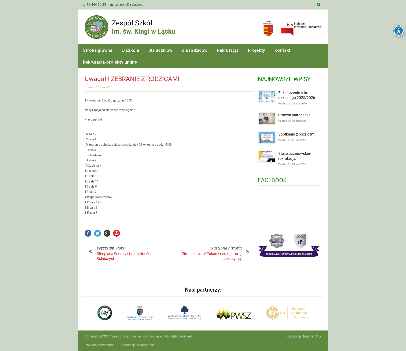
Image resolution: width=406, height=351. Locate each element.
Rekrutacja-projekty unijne (110, 62)
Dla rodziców (194, 50)
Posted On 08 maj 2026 (292, 120)
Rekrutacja (228, 50)
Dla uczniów (160, 50)
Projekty (256, 50)
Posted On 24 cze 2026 (292, 103)
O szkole (130, 50)
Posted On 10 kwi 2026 (292, 164)
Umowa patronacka (294, 115)
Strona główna (97, 50)
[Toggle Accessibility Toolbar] (399, 31)
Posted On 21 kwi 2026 (292, 140)
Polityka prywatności (100, 345)
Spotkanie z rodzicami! (297, 134)
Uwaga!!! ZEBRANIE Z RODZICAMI (132, 78)
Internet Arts (312, 336)
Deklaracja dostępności (137, 345)
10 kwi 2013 (104, 87)
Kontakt (282, 50)
